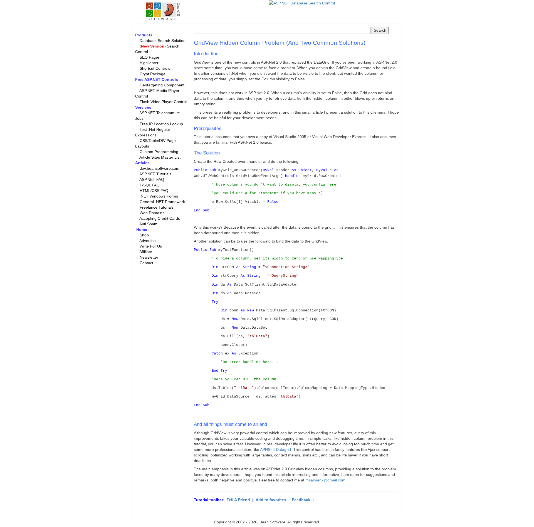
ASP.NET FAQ (151, 179)
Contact (146, 263)
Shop (144, 235)
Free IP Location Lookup (161, 124)
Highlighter (149, 63)
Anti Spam (148, 224)
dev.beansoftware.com (159, 168)
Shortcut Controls (155, 68)
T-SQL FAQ (150, 185)
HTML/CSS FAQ (154, 190)
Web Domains (152, 213)
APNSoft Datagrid (275, 449)
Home (141, 229)
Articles (142, 163)
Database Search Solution (163, 40)
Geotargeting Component (162, 85)
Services (143, 107)
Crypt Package (152, 74)
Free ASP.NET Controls (156, 79)
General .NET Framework (162, 201)
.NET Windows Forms (159, 196)
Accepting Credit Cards (159, 218)
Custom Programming (159, 151)
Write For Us (151, 246)
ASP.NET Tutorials (155, 174)
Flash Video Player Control (163, 101)
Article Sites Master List (160, 157)
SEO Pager (149, 57)
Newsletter (149, 257)
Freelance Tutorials (157, 207)
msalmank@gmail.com (325, 480)
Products (143, 35)
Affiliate (145, 251)
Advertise (147, 240)
